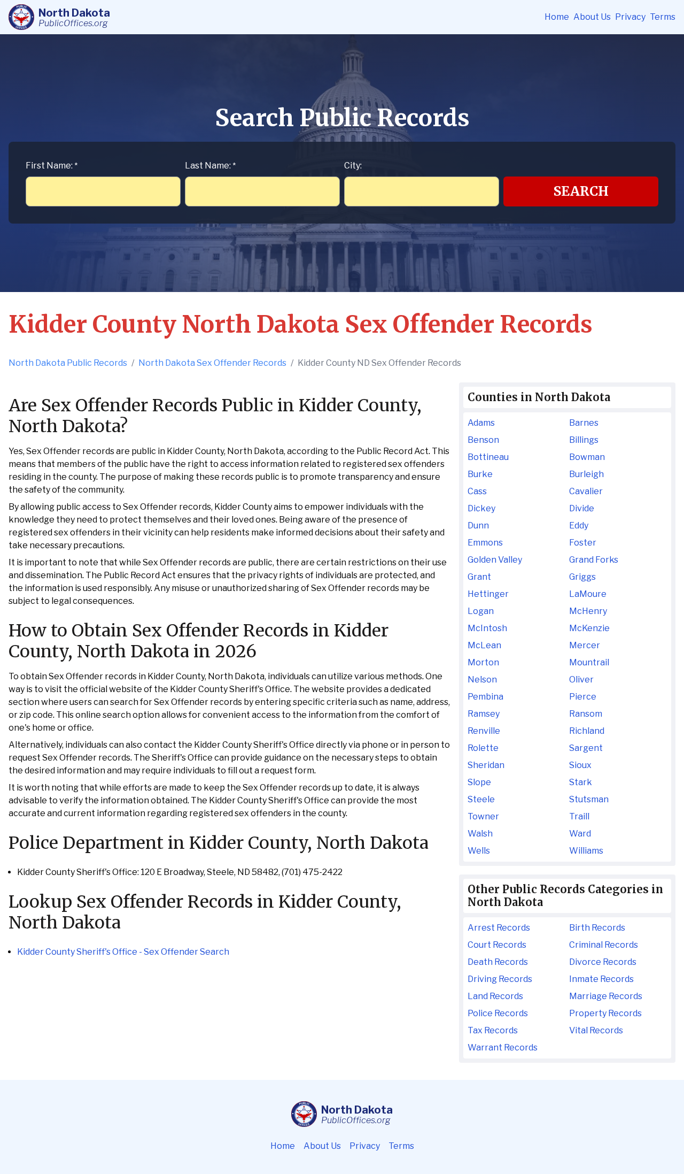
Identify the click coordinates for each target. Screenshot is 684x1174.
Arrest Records (499, 928)
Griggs (582, 577)
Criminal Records (603, 945)
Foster (582, 543)
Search (581, 191)
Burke (480, 474)
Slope (479, 782)
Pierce (582, 697)
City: (353, 165)
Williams (586, 851)
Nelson (482, 679)
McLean (484, 645)
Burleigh (586, 474)
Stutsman (589, 799)
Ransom (585, 714)
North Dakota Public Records (68, 363)
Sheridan (486, 765)
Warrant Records (503, 1047)
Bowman (587, 457)
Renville (484, 731)
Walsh (480, 833)
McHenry (588, 611)
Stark (580, 782)
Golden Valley (495, 560)
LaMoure (588, 594)
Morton (483, 662)
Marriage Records (605, 996)
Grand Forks (593, 560)
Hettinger (488, 594)
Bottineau (488, 457)
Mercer (584, 645)
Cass (477, 491)
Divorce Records (602, 962)
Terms (662, 17)
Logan (481, 611)
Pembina (485, 697)
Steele (481, 799)
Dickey (481, 508)
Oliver (581, 679)
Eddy (578, 525)
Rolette (483, 748)
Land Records (495, 996)
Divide (581, 508)
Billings (583, 440)
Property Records (605, 1013)
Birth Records (597, 928)
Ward (580, 833)
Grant (479, 577)
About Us (592, 17)
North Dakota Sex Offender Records (212, 363)
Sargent (586, 748)
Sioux (580, 765)
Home (557, 17)
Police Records (498, 1013)
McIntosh (487, 628)
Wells (479, 851)
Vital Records (596, 1030)
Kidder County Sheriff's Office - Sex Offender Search (123, 952)
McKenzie (589, 628)
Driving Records (500, 979)
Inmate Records (601, 979)
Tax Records (493, 1030)
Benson (483, 440)
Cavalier (586, 491)
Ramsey (484, 714)
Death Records (498, 962)
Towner (483, 816)
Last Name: (210, 165)
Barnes (583, 423)
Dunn (478, 525)
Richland (586, 731)
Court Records (497, 945)
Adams (481, 423)
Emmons (485, 543)
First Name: (51, 165)
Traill (579, 816)
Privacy (630, 17)
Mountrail (589, 662)
